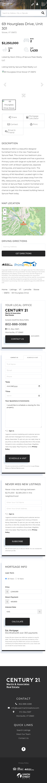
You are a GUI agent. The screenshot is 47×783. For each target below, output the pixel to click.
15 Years (21, 579)
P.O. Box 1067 (25, 714)
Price (7, 587)
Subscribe (17, 541)
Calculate (17, 622)
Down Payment (11, 597)
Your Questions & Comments (17, 401)
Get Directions (23, 253)
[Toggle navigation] (43, 4)
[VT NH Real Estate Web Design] (23, 776)
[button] (43, 13)
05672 (6, 293)
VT (20, 290)
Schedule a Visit (32, 357)
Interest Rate (10, 607)
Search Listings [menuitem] (23, 730)
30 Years (11, 579)
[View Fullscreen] (5, 218)
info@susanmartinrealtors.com (25, 708)
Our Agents (35, 336)
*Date (7, 382)
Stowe (36, 290)
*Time (7, 391)
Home (4, 290)
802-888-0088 (32, 4)
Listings (13, 290)
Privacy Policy (23, 763)
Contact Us (17, 339)
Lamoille (27, 290)
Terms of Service (16, 468)
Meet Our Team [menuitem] (23, 734)
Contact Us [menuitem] (23, 738)
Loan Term (9, 573)
